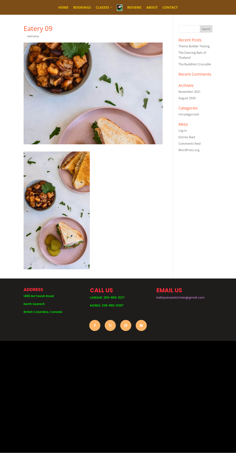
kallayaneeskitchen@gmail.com (180, 297)
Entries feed (186, 137)
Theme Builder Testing (194, 46)
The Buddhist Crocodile (194, 64)
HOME (63, 8)
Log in (182, 130)
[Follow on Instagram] (125, 325)
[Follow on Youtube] (141, 325)
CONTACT (170, 8)
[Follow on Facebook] (94, 325)
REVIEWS (134, 8)
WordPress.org (188, 150)
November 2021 (189, 92)
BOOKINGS (82, 8)
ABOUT (152, 8)
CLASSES (102, 8)
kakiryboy (33, 36)
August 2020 (187, 98)
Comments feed (189, 144)
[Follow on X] (110, 325)
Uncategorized (188, 114)
